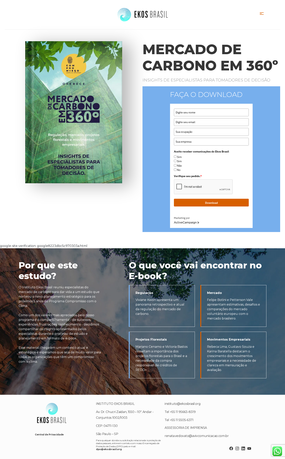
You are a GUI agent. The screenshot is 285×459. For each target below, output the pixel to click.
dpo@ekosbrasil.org (109, 449)
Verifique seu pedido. (188, 176)
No (178, 170)
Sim (179, 157)
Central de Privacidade (49, 434)
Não (179, 165)
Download (211, 203)
